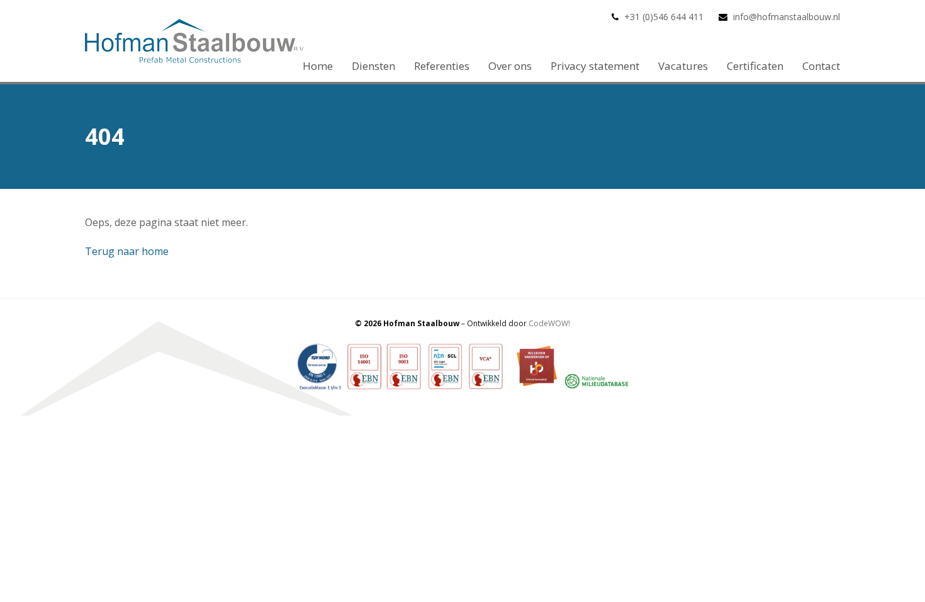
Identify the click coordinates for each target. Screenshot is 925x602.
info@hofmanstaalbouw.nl (786, 17)
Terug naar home (127, 251)
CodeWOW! (549, 323)
